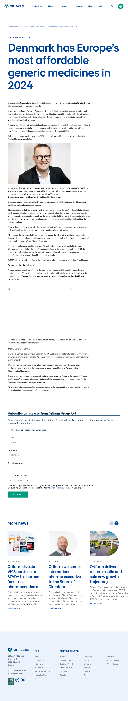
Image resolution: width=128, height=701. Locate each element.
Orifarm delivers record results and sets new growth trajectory (106, 574)
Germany (88, 657)
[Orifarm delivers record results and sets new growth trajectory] (108, 543)
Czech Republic (66, 668)
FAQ (36, 657)
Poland (87, 675)
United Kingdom (113, 660)
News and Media (95, 6)
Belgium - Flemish (67, 660)
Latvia (86, 660)
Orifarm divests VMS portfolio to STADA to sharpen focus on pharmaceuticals (23, 576)
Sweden (110, 657)
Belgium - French (66, 664)
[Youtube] (23, 681)
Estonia (63, 675)
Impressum (39, 668)
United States (112, 664)
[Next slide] (116, 523)
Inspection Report (41, 675)
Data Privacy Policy (42, 671)
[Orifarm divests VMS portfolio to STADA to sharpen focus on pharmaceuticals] (26, 543)
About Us (52, 6)
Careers (64, 6)
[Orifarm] (14, 6)
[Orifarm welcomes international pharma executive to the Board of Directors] (67, 543)
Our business (37, 6)
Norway (87, 671)
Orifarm (11, 26)
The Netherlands (90, 668)
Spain (86, 679)
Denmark (63, 671)
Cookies (37, 679)
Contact (79, 6)
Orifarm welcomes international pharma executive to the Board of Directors (65, 576)
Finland (62, 679)
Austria (62, 657)
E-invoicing (38, 664)
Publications (39, 660)
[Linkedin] (17, 681)
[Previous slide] (112, 523)
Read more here (14, 608)
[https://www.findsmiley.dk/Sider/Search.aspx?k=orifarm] (11, 681)
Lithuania (87, 664)
